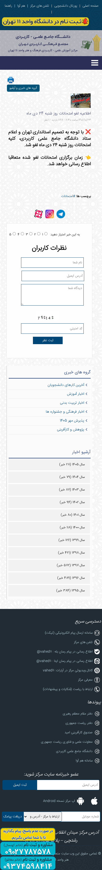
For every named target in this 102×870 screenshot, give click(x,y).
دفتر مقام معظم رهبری (78, 713)
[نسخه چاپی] (10, 83)
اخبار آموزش (75, 394)
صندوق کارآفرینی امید (79, 732)
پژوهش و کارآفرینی (70, 430)
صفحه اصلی (90, 6)
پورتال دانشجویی (65, 6)
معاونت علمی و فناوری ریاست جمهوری (67, 742)
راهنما (8, 6)
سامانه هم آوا (84, 760)
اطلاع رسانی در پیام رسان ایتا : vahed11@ (64, 661)
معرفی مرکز (85, 680)
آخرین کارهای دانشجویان (66, 385)
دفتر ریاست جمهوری (79, 723)
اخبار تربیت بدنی (72, 403)
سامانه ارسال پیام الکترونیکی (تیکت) (69, 633)
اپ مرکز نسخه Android (59, 801)
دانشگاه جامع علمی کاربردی (74, 751)
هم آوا (21, 6)
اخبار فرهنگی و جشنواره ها (65, 412)
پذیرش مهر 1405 (72, 421)
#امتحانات (68, 196)
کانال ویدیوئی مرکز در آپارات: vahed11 (68, 670)
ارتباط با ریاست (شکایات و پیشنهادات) (68, 689)
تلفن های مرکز (39, 6)
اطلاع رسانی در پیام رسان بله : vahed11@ (65, 651)
